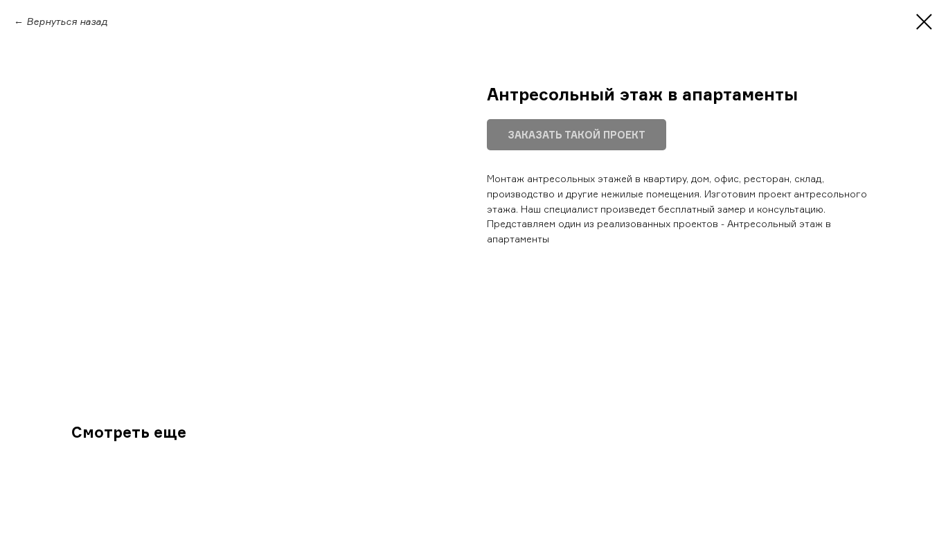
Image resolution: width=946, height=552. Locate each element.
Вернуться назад (66, 21)
